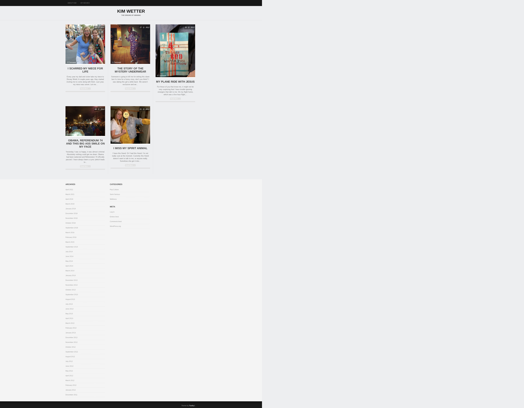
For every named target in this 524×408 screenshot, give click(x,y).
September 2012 (72, 352)
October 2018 (71, 223)
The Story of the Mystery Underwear (130, 70)
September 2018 (72, 228)
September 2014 (72, 247)
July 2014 (69, 252)
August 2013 (70, 299)
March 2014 (70, 271)
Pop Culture (114, 190)
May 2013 (69, 314)
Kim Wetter (131, 11)
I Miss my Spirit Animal (130, 148)
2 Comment (116, 142)
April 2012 (69, 376)
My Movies (85, 3)
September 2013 (72, 295)
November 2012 (72, 342)
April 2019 (69, 199)
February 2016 (71, 237)
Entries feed (114, 217)
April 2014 (69, 266)
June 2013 (69, 309)
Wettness (113, 199)
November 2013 (72, 285)
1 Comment (71, 62)
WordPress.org (115, 226)
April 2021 (69, 190)
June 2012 (69, 366)
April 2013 (69, 318)
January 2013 (71, 333)
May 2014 (69, 261)
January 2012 (71, 390)
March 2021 (70, 194)
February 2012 (71, 385)
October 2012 (71, 347)
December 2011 (71, 395)
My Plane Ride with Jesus (175, 81)
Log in (112, 212)
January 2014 (71, 275)
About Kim (72, 3)
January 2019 (71, 209)
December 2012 (72, 337)
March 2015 (70, 242)
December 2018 (72, 213)
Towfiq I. (192, 406)
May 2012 (69, 371)
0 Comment (161, 76)
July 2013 (69, 304)
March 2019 (70, 204)
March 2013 (70, 323)
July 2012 (69, 361)
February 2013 (71, 328)
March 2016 (70, 233)
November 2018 (72, 218)
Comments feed (116, 221)
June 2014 (69, 256)
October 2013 (71, 290)
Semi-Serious (115, 194)
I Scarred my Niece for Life (85, 70)
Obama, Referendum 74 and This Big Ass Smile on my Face (85, 143)
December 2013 (72, 280)
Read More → (85, 88)
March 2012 (70, 380)
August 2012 (70, 357)
